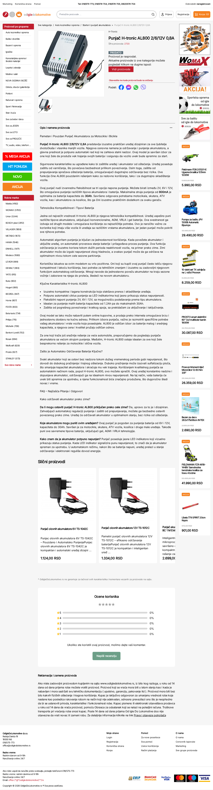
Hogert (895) (12, 287)
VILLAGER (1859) (13, 229)
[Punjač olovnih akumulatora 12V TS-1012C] (128, 497)
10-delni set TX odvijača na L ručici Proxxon (193, 271)
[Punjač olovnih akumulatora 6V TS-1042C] (67, 497)
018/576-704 (101, 4)
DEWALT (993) (12, 268)
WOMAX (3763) (13, 210)
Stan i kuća (11, 112)
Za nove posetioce (150, 737)
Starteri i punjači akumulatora (96, 25)
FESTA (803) (11, 307)
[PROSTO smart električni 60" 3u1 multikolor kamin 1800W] (190, 305)
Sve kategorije (45, 25)
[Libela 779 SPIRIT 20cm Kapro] (190, 506)
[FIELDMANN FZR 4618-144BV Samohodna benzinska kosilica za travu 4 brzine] (190, 453)
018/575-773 (88, 4)
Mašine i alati (11, 74)
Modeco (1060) (13, 255)
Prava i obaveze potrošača (150, 715)
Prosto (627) (11, 352)
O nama (180, 737)
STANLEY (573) (13, 358)
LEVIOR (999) (12, 261)
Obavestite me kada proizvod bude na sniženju (131, 80)
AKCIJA (17, 187)
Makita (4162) (12, 203)
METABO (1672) (13, 235)
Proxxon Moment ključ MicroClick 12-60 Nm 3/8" (193, 370)
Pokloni (9, 93)
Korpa (109, 750)
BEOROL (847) (12, 294)
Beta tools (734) (13, 313)
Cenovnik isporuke (185, 741)
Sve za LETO (11, 132)
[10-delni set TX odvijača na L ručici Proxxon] (190, 258)
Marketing (7, 4)
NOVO (17, 177)
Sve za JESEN (12, 125)
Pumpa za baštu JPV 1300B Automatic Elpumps (192, 222)
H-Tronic (112, 31)
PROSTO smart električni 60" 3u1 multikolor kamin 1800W (194, 319)
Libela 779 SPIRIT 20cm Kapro (194, 519)
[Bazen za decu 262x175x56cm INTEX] (190, 406)
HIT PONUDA (17, 167)
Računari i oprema (14, 100)
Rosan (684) (11, 339)
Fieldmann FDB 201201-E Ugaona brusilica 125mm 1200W (194, 172)
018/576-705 (114, 4)
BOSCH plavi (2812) (15, 222)
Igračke (9, 51)
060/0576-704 (128, 4)
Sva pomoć (146, 741)
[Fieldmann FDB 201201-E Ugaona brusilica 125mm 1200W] (190, 158)
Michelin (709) (12, 326)
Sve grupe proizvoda (186, 750)
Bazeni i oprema (13, 45)
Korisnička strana (23, 4)
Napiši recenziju (106, 656)
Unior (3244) (12, 216)
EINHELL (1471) (12, 248)
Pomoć (37, 4)
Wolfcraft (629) (13, 345)
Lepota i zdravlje (13, 67)
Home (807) (11, 300)
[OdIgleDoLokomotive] (27, 14)
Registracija (112, 741)
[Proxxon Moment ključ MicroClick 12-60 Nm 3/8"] (190, 355)
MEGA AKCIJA (17, 156)
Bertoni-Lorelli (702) (15, 332)
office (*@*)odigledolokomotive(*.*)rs (26, 780)
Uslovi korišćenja (150, 746)
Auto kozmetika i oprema (17, 32)
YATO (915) (11, 274)
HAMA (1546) (12, 242)
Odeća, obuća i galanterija (17, 87)
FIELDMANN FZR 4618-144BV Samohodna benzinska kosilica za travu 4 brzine (194, 468)
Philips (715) (11, 319)
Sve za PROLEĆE (13, 138)
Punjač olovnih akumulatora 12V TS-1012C (125, 527)
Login (109, 737)
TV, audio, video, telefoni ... (18, 145)
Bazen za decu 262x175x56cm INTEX (193, 418)
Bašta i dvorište (13, 39)
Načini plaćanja (148, 750)
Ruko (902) (11, 281)
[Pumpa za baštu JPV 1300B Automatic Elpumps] (190, 208)
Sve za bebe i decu (14, 119)
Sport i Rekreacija (13, 106)
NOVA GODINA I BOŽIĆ (16, 80)
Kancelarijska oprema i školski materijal (16, 60)
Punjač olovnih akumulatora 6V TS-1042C (64, 528)
